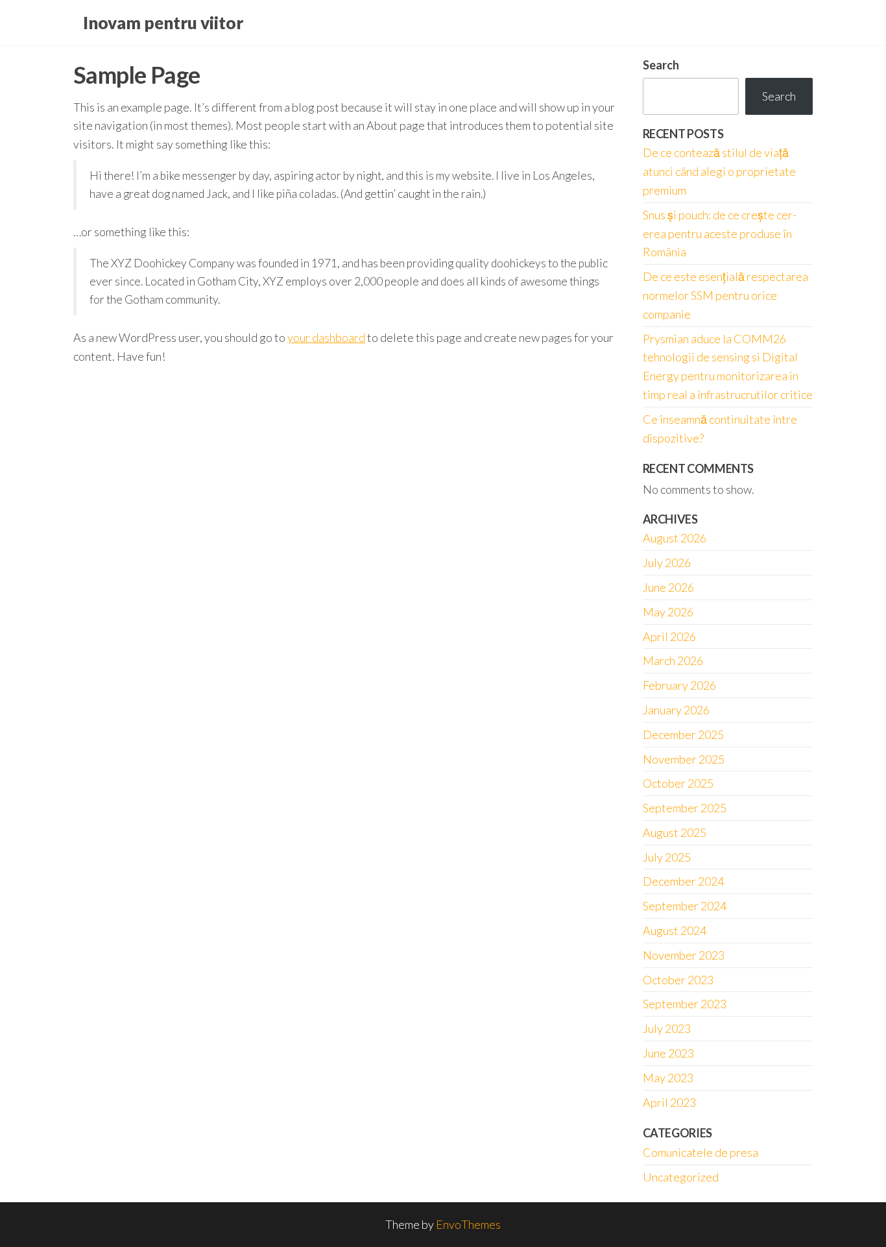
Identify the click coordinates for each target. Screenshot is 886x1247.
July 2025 (667, 857)
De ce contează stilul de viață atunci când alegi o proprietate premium (719, 171)
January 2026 (676, 710)
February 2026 (679, 685)
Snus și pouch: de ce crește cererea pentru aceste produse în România (719, 234)
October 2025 (678, 783)
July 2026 (667, 562)
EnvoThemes (468, 1224)
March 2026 (673, 660)
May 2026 (668, 612)
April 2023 (669, 1102)
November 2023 (683, 955)
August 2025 (674, 832)
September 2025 (684, 808)
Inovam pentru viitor (163, 22)
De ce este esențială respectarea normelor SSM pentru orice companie (725, 295)
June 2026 (668, 587)
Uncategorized (681, 1177)
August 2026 (674, 538)
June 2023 (668, 1053)
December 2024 (683, 881)
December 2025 (683, 734)
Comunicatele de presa (700, 1152)
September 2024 (684, 906)
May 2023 (668, 1078)
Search (661, 65)
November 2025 (683, 759)
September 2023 (684, 1004)
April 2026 (669, 636)
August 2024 (674, 930)
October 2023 (678, 980)
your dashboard (326, 337)
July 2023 (667, 1028)
